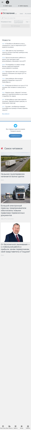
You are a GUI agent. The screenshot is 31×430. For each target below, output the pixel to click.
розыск (21, 13)
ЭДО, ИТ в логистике (7, 219)
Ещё (27, 21)
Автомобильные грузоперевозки (18, 21)
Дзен (2, 180)
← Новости (4, 9)
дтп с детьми (28, 13)
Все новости (5, 113)
